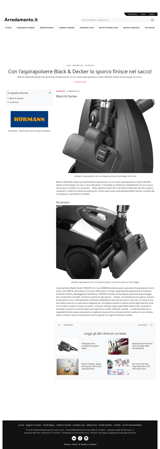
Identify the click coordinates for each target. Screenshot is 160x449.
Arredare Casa (87, 28)
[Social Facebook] (80, 438)
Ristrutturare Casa (108, 28)
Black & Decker (17, 98)
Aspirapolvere (80, 82)
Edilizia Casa (91, 425)
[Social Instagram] (86, 438)
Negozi (151, 14)
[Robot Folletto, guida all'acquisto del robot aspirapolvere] (67, 367)
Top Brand (150, 28)
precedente (68, 325)
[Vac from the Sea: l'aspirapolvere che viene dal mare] (118, 367)
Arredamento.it (42, 19)
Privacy (67, 444)
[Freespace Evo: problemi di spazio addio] (67, 346)
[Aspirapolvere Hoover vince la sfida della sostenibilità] (118, 346)
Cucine (8, 28)
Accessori (14, 102)
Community (132, 14)
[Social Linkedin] (74, 438)
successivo (142, 325)
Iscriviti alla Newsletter (132, 425)
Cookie (74, 444)
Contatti (117, 425)
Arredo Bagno (47, 28)
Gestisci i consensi (88, 444)
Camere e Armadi (67, 28)
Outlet (143, 14)
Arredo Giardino (131, 28)
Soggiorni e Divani (26, 28)
